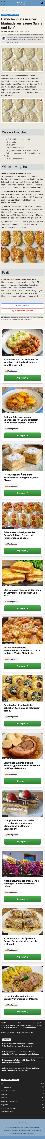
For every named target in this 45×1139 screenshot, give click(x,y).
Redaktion (28, 1123)
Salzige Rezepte (14, 14)
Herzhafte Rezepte (8, 355)
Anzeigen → (22, 378)
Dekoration (5, 1094)
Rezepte (4, 14)
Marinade (20, 319)
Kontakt (16, 1123)
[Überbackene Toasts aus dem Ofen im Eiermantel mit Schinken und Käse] (22, 573)
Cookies (21, 1123)
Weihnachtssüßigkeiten (9, 1101)
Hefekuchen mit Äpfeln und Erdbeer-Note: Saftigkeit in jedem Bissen (21, 477)
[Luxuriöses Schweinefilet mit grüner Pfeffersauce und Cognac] (22, 979)
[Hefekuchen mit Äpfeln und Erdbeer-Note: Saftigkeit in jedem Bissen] (22, 457)
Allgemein (4, 1105)
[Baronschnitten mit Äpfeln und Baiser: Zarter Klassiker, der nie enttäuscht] (22, 921)
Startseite (4, 10)
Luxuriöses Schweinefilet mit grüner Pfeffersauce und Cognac (21, 997)
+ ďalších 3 (28, 319)
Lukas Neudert (8, 31)
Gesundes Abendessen (35, 317)
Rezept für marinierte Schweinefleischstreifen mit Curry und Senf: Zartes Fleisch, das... (22, 650)
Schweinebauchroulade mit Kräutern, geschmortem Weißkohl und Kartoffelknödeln (22, 765)
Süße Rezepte (6, 1087)
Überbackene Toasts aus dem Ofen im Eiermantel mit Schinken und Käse (22, 593)
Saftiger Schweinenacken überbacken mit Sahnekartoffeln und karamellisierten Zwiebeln (21, 420)
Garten (5, 876)
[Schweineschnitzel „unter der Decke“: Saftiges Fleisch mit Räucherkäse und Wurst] (22, 515)
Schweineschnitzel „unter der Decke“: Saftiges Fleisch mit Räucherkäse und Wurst (19, 535)
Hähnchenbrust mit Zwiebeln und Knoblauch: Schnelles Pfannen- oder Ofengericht (21, 362)
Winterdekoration (7, 1112)
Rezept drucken (23, 305)
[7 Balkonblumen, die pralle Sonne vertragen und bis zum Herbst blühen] (22, 864)
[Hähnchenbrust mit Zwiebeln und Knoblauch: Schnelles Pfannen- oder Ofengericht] (22, 342)
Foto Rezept (23, 317)
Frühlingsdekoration (8, 1108)
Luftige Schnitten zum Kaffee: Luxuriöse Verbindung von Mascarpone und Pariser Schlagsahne (19, 824)
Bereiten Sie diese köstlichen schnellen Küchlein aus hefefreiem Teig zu (22, 708)
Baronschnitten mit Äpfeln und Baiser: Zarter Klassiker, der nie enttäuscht (20, 941)
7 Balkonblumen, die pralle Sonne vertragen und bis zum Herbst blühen (21, 884)
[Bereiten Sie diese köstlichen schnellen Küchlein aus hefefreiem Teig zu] (22, 688)
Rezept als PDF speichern (24, 311)
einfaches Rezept (12, 317)
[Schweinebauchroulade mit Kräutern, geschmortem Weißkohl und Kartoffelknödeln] (22, 746)
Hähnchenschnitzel (8, 319)
